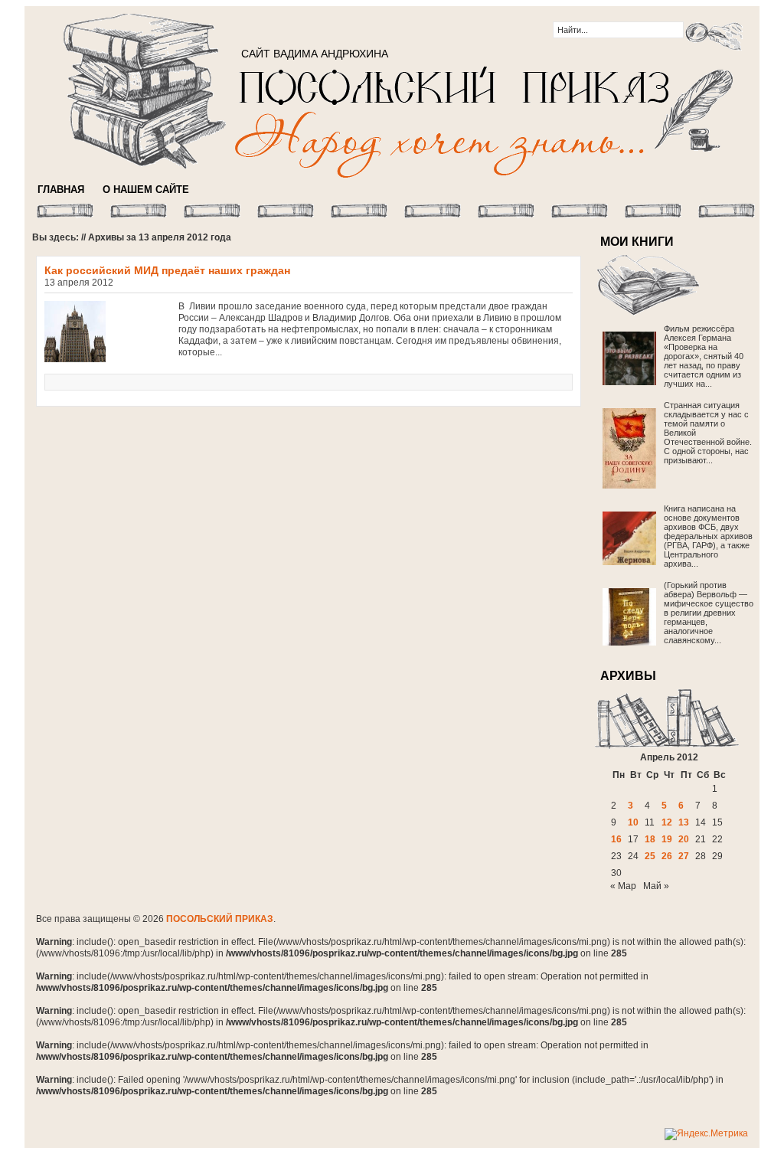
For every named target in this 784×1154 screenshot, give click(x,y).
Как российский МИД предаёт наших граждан (167, 270)
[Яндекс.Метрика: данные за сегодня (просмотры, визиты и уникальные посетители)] (706, 1134)
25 (650, 856)
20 (683, 839)
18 (650, 839)
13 (683, 822)
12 (667, 822)
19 (667, 839)
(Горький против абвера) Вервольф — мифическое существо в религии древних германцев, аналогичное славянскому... (708, 612)
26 (667, 856)
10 (633, 822)
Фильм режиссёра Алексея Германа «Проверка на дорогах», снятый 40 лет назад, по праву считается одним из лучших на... (703, 356)
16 (616, 839)
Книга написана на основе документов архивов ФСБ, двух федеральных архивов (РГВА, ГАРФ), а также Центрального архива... (708, 536)
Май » (656, 886)
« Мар (623, 886)
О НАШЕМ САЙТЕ (146, 189)
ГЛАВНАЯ (61, 189)
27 (683, 856)
